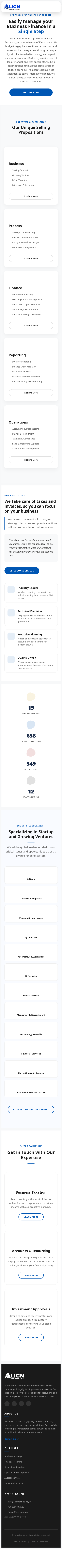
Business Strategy (13, 1456)
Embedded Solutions (14, 1483)
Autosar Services (12, 1477)
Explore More (31, 196)
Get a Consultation (22, 570)
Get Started (31, 92)
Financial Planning (13, 1461)
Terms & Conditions (39, 1541)
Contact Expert (11, 1439)
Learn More (31, 1217)
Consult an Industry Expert (31, 1109)
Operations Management (16, 1472)
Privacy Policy (20, 1541)
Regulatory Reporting (14, 1467)
